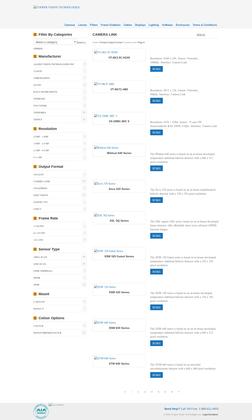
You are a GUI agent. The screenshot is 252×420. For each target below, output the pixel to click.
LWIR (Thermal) (43, 270)
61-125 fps (39, 232)
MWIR (36, 277)
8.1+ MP (37, 157)
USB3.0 (37, 208)
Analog (38, 174)
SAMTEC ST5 (40, 201)
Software (167, 24)
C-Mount (39, 301)
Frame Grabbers (110, 24)
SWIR (36, 284)
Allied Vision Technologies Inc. (54, 64)
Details (156, 69)
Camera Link (130, 42)
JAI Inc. (37, 84)
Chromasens (41, 77)
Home (95, 42)
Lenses (82, 24)
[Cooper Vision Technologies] (56, 7)
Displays (140, 24)
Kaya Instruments (45, 91)
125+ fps (38, 239)
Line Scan (39, 263)
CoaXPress (40, 188)
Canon (37, 71)
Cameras (69, 24)
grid (209, 34)
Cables (128, 24)
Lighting (154, 24)
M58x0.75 (38, 308)
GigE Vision (40, 195)
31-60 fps (38, 226)
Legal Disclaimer (210, 414)
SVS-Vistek (40, 105)
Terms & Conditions (205, 24)
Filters (94, 24)
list (216, 34)
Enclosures (183, 24)
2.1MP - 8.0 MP (41, 150)
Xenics (37, 119)
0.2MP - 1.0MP (40, 136)
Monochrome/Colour (47, 332)
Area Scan (40, 257)
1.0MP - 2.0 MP (41, 143)
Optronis (39, 98)
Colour (38, 325)
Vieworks (39, 112)
